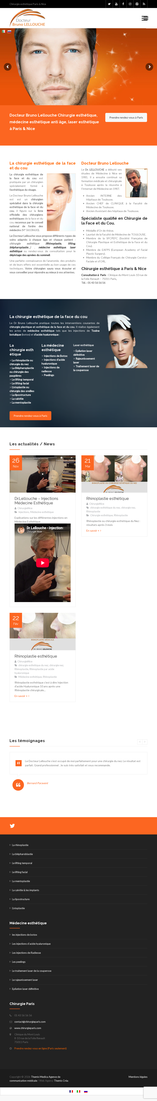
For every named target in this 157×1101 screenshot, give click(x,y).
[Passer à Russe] (85, 1091)
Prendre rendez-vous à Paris (126, 117)
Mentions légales (138, 1076)
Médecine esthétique (42, 512)
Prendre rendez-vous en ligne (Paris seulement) (40, 1048)
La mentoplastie (21, 881)
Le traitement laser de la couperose (31, 970)
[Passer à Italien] (78, 1091)
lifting (71, 243)
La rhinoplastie (20, 845)
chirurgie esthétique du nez (105, 507)
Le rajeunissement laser (25, 979)
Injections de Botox (55, 355)
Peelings (49, 375)
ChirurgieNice (24, 508)
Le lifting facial (20, 383)
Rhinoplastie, (54, 243)
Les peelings (18, 961)
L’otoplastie (18, 908)
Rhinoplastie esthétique (107, 498)
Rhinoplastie (93, 511)
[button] (144, 18)
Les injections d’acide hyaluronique (31, 943)
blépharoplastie (19, 247)
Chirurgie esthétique (101, 515)
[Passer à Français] (71, 1091)
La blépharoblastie (22, 854)
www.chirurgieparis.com (27, 1028)
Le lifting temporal (22, 863)
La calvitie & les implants (25, 890)
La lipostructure (20, 899)
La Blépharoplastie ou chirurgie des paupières (22, 371)
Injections (23, 512)
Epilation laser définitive (25, 988)
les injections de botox (24, 934)
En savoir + (92, 530)
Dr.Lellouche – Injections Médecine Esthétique (36, 500)
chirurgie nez (128, 507)
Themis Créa (61, 1080)
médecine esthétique (52, 247)
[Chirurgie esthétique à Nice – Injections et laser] (27, 18)
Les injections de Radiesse (26, 952)
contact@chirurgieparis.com (30, 1021)
